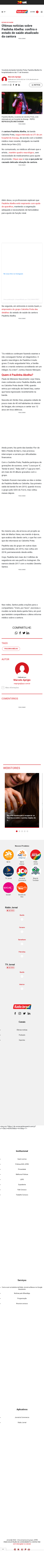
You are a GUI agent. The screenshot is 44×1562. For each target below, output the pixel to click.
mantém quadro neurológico (21, 152)
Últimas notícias (22, 1030)
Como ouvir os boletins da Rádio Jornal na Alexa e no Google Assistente (22, 1288)
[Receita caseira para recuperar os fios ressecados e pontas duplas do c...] (22, 800)
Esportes (22, 1040)
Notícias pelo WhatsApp (22, 1293)
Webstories (11, 768)
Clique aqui (17, 159)
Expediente (22, 1184)
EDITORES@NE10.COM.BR (22, 1544)
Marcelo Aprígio (14, 77)
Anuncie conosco (22, 1303)
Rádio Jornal (22, 1422)
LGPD (22, 1179)
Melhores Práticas (22, 1174)
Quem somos (22, 1159)
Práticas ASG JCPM (22, 1164)
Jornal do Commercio (22, 1417)
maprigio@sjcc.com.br (22, 684)
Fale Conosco (22, 1190)
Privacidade (22, 1169)
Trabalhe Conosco (22, 1195)
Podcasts (22, 1035)
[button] (16, 831)
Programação (22, 1298)
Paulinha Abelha (11, 648)
